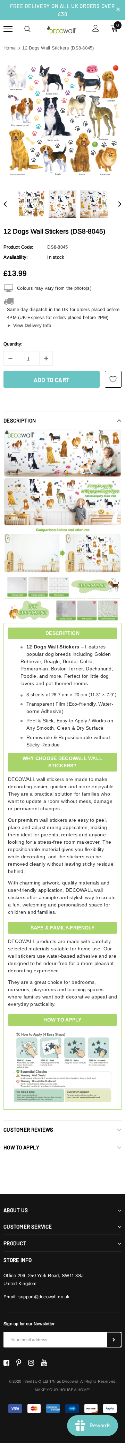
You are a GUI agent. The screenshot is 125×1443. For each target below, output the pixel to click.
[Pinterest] (18, 1363)
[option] (62, 120)
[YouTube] (44, 1363)
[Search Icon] (27, 29)
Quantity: (13, 344)
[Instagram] (31, 1363)
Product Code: (18, 247)
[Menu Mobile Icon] (7, 29)
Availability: (15, 257)
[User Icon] (95, 29)
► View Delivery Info (29, 325)
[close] (118, 10)
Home (9, 48)
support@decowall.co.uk (44, 1296)
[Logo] (61, 28)
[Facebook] (6, 1363)
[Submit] (114, 1339)
